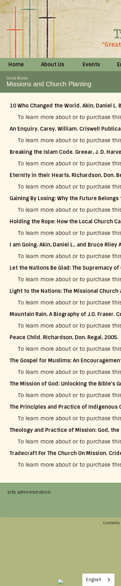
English (93, 579)
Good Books (17, 78)
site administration (29, 492)
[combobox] (98, 579)
